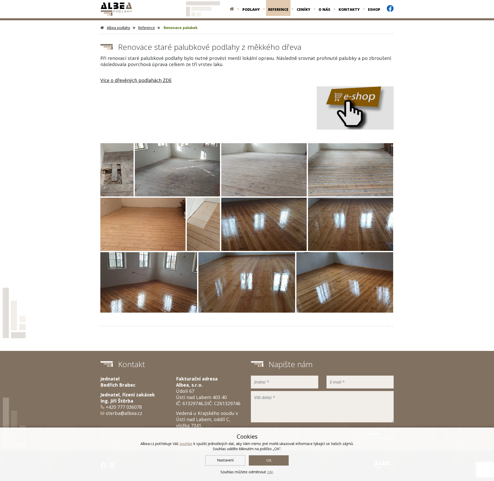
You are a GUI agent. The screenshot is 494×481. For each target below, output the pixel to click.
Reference (278, 9)
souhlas (186, 443)
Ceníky (303, 9)
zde (270, 471)
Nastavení (225, 460)
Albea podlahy (118, 27)
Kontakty (349, 9)
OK (268, 460)
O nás (324, 9)
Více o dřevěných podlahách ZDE (136, 80)
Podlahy (251, 9)
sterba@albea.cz (124, 413)
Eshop (374, 9)
